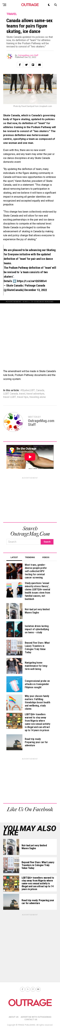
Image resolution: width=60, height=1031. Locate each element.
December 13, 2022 (35, 290)
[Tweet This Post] (26, 65)
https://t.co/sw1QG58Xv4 (32, 281)
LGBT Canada (10, 393)
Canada (40, 390)
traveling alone (37, 397)
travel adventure (35, 393)
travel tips (22, 397)
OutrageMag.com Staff (28, 55)
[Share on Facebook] (20, 65)
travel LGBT (9, 397)
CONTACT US (30, 1019)
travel (22, 393)
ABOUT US (13, 1017)
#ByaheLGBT (27, 390)
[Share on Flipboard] (33, 65)
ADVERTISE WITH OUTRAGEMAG (36, 1017)
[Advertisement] (30, 333)
